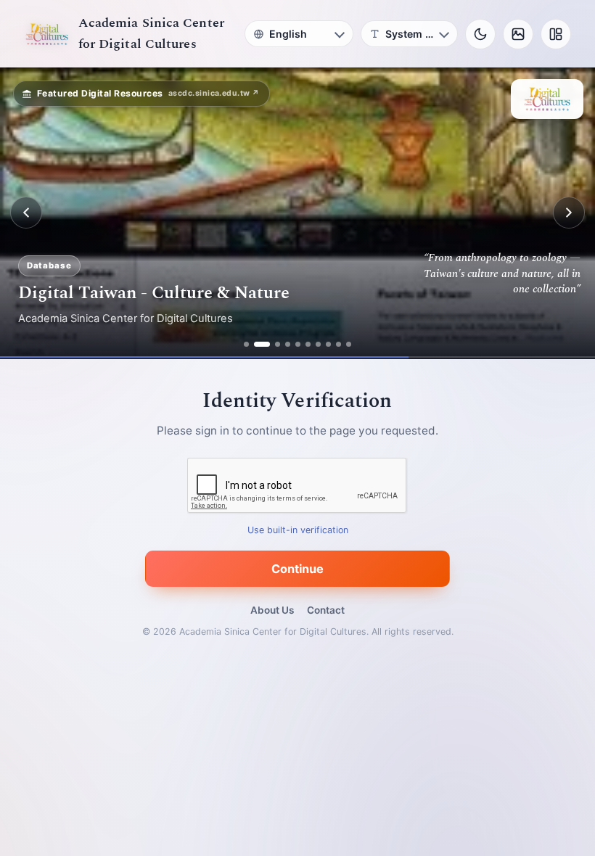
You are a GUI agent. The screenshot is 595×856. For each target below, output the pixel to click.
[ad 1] (246, 344)
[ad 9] (338, 344)
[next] (569, 213)
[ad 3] (272, 344)
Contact (326, 610)
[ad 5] (297, 344)
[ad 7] (318, 344)
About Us (272, 610)
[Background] (518, 34)
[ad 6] (308, 344)
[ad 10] (348, 344)
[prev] (26, 213)
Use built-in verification (297, 529)
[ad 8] (328, 344)
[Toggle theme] (480, 34)
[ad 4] (287, 344)
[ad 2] (256, 344)
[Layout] (556, 34)
